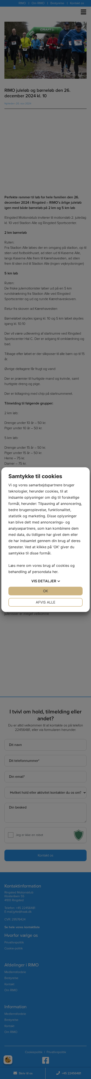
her (54, 571)
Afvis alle (45, 602)
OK (45, 591)
